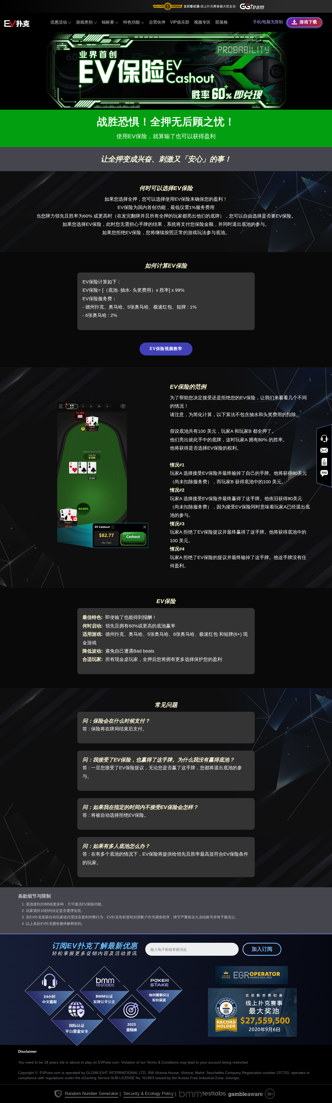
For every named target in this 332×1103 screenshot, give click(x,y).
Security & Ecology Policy (148, 1093)
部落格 (221, 22)
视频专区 (202, 22)
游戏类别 (85, 22)
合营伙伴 (157, 22)
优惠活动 (59, 22)
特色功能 (132, 22)
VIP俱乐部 (179, 22)
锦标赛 (108, 22)
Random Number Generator (91, 1093)
